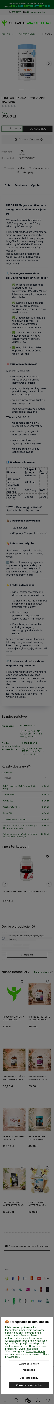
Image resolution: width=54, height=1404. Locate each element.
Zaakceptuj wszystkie (29, 1385)
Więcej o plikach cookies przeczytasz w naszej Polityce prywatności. (27, 1354)
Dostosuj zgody (29, 1377)
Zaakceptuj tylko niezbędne (29, 1366)
